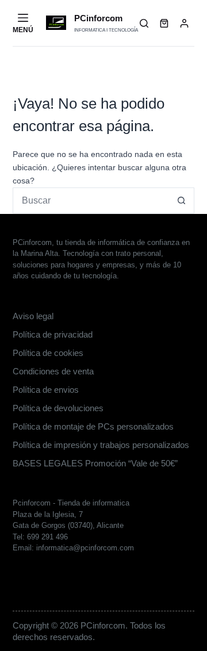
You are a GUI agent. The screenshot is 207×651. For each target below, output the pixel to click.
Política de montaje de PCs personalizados (93, 426)
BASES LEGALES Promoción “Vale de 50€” (95, 463)
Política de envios (46, 390)
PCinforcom (98, 18)
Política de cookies (48, 353)
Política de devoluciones (58, 408)
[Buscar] (144, 23)
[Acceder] (184, 23)
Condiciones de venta (53, 371)
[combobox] (91, 200)
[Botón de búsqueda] (181, 200)
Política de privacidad (53, 334)
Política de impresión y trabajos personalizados (101, 445)
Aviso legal (33, 316)
